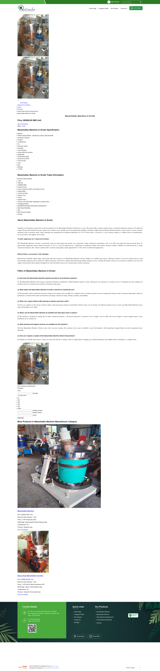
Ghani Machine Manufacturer (105, 617)
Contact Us (123, 8)
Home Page (92, 8)
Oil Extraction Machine (103, 611)
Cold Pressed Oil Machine (104, 620)
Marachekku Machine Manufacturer (28, 111)
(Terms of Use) (54, 666)
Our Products (114, 8)
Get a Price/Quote (23, 124)
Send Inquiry (24, 103)
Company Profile (103, 8)
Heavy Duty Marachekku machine (30, 576)
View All (98, 623)
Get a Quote (137, 8)
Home (19, 107)
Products (20, 109)
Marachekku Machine (26, 511)
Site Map (76, 622)
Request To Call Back (24, 105)
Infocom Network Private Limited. (51, 668)
